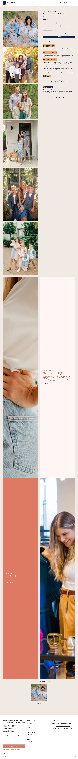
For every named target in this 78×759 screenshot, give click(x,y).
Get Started (29, 723)
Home (44, 11)
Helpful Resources (31, 732)
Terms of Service (30, 743)
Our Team (29, 737)
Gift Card (29, 727)
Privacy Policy (22, 749)
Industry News (30, 734)
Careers (28, 739)
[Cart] (74, 3)
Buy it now (59, 36)
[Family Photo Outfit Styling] (39, 692)
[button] (26, 3)
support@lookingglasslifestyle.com (59, 91)
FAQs (28, 725)
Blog (28, 730)
